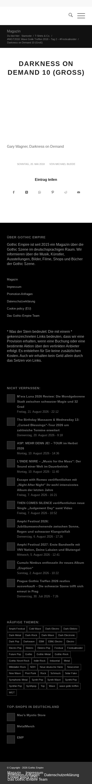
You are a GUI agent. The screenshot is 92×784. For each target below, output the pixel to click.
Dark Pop (14, 641)
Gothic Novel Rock (19, 660)
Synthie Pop (15, 686)
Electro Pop (15, 648)
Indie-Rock (40, 660)
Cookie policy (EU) (19, 308)
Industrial (55, 660)
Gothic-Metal (43, 654)
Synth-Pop (37, 679)
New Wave (15, 673)
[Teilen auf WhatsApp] (39, 192)
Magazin (14, 31)
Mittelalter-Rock (17, 667)
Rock (43, 673)
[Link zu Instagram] (81, 767)
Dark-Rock (31, 635)
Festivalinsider (75, 648)
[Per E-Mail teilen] (78, 192)
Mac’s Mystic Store (31, 715)
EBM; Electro (55, 641)
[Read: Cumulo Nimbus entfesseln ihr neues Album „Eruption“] (11, 565)
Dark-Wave (48, 635)
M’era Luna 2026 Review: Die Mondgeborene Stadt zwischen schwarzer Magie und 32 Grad (51, 401)
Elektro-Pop (44, 648)
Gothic (28, 654)
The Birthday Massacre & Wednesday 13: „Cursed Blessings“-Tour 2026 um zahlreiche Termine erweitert (48, 425)
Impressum (14, 286)
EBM (41, 641)
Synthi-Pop (71, 679)
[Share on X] (26, 192)
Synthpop (31, 686)
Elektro (29, 648)
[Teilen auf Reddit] (65, 192)
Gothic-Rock (62, 654)
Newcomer (73, 667)
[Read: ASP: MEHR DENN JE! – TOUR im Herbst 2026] (11, 445)
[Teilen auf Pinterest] (52, 192)
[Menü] (79, 16)
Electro (70, 641)
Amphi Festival (17, 628)
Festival (58, 648)
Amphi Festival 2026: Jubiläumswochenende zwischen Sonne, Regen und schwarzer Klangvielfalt (48, 526)
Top (43, 686)
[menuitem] (68, 16)
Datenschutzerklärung (21, 301)
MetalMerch (26, 726)
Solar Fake (71, 673)
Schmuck (55, 673)
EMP (20, 737)
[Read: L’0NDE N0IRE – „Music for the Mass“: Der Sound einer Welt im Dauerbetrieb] (11, 463)
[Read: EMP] (11, 739)
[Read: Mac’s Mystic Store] (11, 717)
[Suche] (68, 16)
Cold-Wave (35, 628)
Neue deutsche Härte (51, 667)
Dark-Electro (52, 628)
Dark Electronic (66, 635)
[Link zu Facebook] (75, 767)
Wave (52, 686)
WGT (12, 692)
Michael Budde (65, 164)
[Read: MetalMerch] (11, 728)
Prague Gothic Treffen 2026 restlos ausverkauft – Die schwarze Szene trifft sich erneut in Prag (50, 586)
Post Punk (30, 673)
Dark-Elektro (70, 628)
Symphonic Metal (18, 679)
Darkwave (29, 641)
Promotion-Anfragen (20, 294)
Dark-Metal (15, 635)
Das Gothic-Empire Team (23, 315)
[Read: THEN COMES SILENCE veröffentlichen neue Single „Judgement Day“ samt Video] (11, 505)
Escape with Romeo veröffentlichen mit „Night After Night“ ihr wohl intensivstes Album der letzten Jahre (47, 485)
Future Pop (15, 654)
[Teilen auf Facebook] (13, 192)
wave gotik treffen (69, 686)
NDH (33, 667)
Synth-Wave (54, 679)
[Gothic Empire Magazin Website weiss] (38, 16)
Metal (67, 660)
